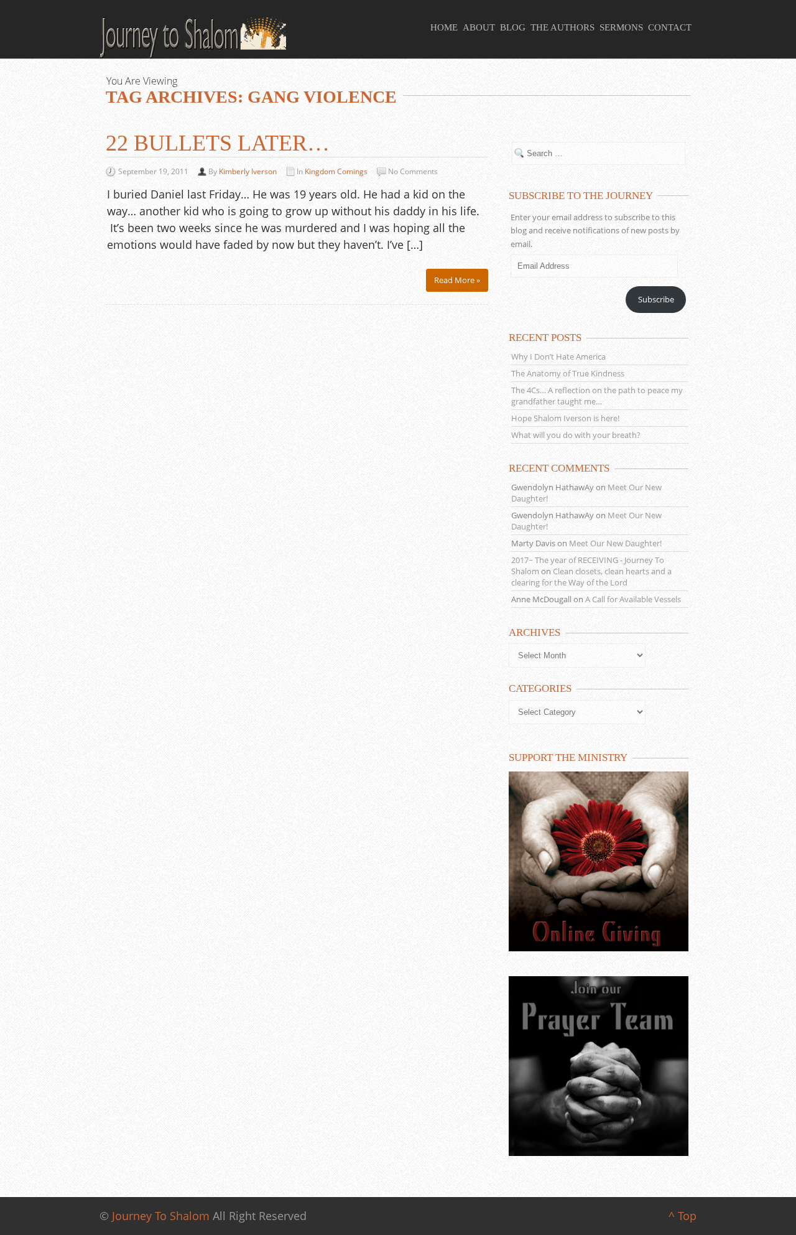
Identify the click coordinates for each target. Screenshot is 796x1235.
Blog (512, 27)
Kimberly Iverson (248, 171)
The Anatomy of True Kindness (567, 373)
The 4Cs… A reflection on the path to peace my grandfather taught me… (597, 395)
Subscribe (656, 299)
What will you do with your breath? (576, 434)
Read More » (457, 280)
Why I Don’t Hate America (558, 356)
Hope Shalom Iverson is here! (565, 418)
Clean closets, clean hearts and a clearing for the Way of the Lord (591, 577)
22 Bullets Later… (218, 143)
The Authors (562, 27)
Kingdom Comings (336, 171)
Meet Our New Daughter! (615, 543)
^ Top (682, 1215)
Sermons (621, 27)
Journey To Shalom (161, 1215)
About (479, 27)
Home (444, 27)
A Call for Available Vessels (633, 599)
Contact (670, 27)
